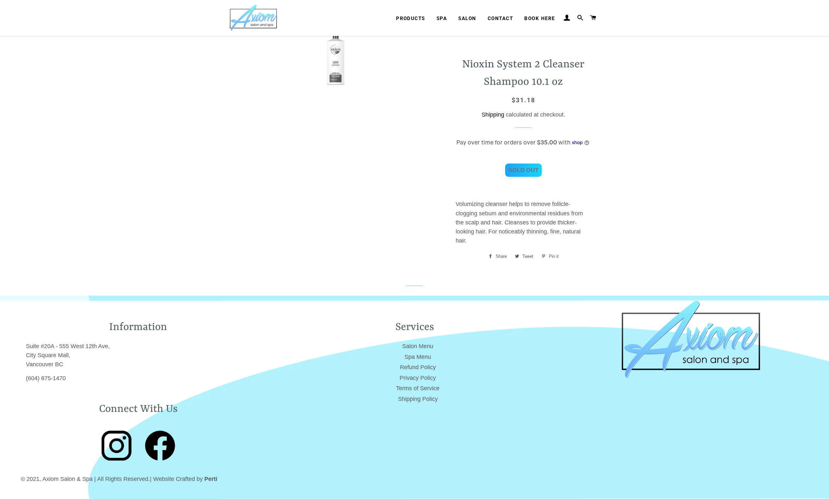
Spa (442, 18)
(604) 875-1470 (46, 378)
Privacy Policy (418, 378)
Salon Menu (417, 346)
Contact (500, 18)
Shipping (493, 114)
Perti (210, 479)
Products (410, 18)
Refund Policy (418, 367)
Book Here (539, 18)
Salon (467, 18)
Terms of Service (417, 388)
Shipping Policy (418, 399)
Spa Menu (417, 357)
